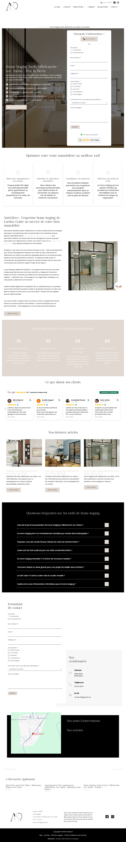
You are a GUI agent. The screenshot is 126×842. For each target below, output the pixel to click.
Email (72, 66)
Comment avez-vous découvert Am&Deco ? (86, 99)
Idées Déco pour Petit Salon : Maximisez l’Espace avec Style (23, 786)
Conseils (8, 790)
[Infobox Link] (76, 674)
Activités (47, 835)
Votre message (76, 108)
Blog (41, 835)
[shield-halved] (81, 134)
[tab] (63, 525)
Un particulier (76, 50)
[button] (79, 7)
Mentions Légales (57, 835)
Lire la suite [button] (11, 417)
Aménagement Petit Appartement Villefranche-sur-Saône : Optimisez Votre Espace (63, 787)
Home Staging (77, 94)
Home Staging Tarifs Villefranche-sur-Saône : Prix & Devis (101, 471)
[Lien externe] (118, 286)
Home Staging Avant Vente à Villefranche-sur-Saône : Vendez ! (102, 786)
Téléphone (74, 74)
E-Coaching (76, 86)
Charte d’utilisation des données (75, 835)
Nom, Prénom (75, 58)
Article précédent (9, 769)
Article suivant (118, 769)
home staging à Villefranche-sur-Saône (37, 236)
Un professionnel (77, 53)
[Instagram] (112, 816)
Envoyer (75, 127)
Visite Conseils (77, 84)
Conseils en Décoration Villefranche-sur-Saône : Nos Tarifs (62, 471)
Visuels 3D (75, 89)
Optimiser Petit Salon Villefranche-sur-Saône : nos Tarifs (22, 471)
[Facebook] (107, 816)
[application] (84, 7)
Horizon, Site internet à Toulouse (67, 839)
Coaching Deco (77, 92)
